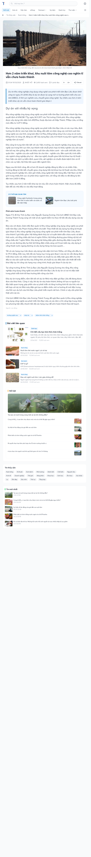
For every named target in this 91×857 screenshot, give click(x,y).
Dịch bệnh (29, 472)
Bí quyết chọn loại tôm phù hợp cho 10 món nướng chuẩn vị (27, 443)
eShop (32, 10)
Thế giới (30, 476)
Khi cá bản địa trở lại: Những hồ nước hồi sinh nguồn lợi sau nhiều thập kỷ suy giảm (40, 521)
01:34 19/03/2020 (14, 82)
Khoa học (51, 476)
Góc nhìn (24, 479)
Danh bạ (62, 10)
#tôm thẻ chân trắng (42, 315)
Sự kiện (52, 10)
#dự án (26, 315)
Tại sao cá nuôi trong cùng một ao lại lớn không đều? (30, 493)
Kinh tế (8, 476)
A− (64, 82)
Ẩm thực (69, 476)
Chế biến (61, 472)
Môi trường (40, 472)
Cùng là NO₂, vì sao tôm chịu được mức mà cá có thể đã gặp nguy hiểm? (31, 419)
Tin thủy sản (11, 15)
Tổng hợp (42, 479)
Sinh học (60, 476)
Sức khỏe (79, 476)
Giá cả (14, 10)
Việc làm (23, 10)
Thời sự (33, 479)
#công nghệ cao (12, 315)
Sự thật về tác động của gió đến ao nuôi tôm (22, 427)
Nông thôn (40, 476)
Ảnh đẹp (14, 479)
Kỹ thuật (19, 472)
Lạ (7, 479)
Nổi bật (6, 10)
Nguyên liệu (71, 472)
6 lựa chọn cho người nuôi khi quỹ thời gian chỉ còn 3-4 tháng (28, 451)
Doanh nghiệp (19, 476)
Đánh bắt (51, 472)
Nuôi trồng (22, 15)
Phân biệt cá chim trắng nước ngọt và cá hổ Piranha (24, 435)
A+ (69, 82)
